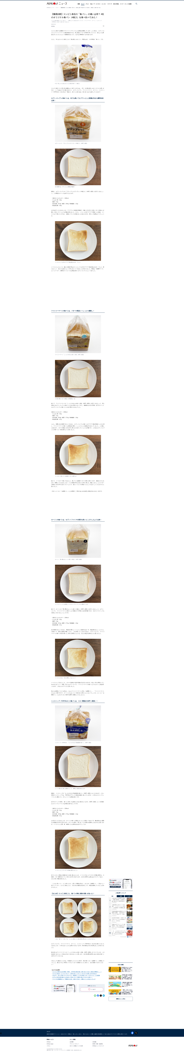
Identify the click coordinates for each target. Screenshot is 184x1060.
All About (48, 1041)
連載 (79, 4)
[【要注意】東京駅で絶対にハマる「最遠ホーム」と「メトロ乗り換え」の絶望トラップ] (127, 984)
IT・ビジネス (97, 4)
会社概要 (71, 1041)
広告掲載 (94, 1041)
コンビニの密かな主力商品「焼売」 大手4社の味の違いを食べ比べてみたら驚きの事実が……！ (77, 971)
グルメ (87, 4)
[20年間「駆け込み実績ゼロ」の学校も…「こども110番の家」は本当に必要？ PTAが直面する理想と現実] (127, 977)
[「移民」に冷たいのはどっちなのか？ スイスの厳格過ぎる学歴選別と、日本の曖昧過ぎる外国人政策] (127, 992)
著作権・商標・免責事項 (98, 1043)
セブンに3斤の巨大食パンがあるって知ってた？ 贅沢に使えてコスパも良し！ (72, 977)
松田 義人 (53, 26)
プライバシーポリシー (74, 1043)
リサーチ (109, 4)
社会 (91, 4)
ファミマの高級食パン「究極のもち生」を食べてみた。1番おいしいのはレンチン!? (73, 979)
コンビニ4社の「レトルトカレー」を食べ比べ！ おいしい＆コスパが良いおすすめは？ (74, 973)
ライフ (82, 4)
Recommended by (123, 936)
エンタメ (104, 4)
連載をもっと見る (120, 998)
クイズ (121, 4)
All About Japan (50, 1043)
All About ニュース (50, 7)
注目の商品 (116, 4)
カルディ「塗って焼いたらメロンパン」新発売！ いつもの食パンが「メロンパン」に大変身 (76, 975)
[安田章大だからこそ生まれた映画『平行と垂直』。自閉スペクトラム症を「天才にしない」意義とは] (127, 969)
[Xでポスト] (101, 995)
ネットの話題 (128, 4)
